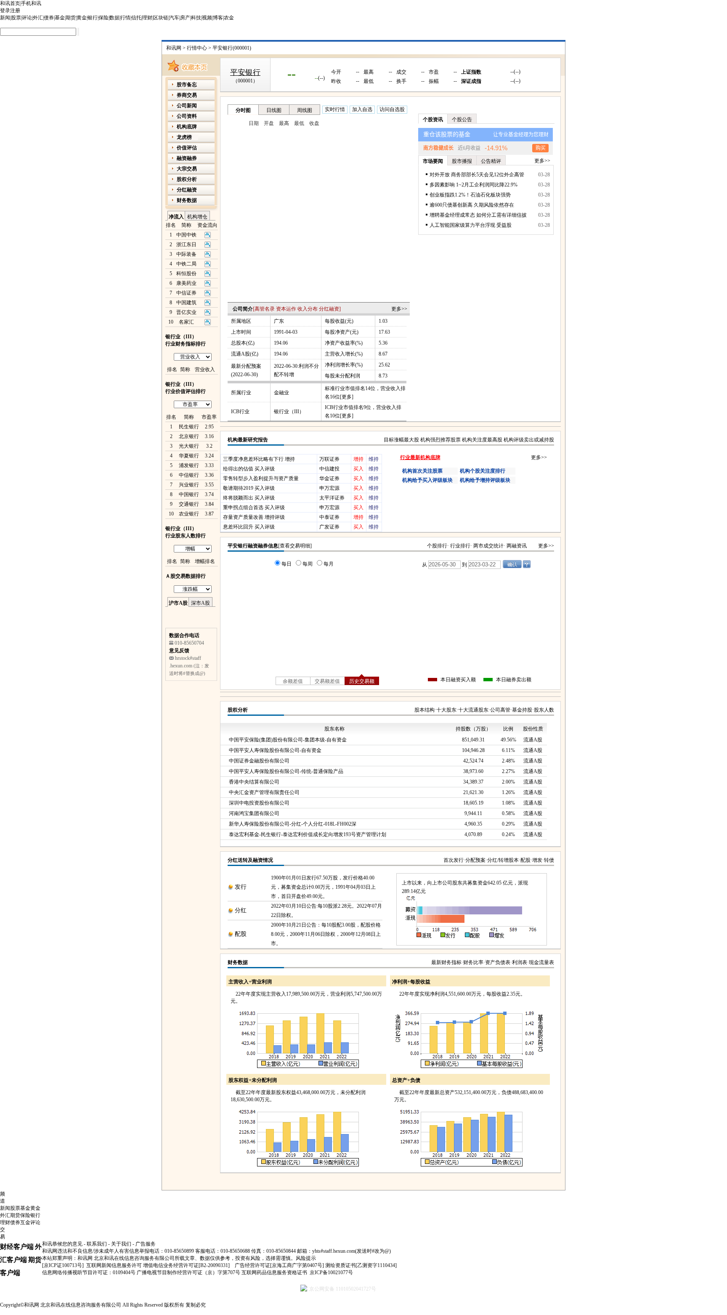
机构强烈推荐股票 (440, 440)
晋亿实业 (186, 312)
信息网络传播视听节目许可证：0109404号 (88, 1272)
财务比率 (473, 962)
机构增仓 (197, 217)
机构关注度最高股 (482, 440)
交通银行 (189, 504)
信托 (136, 18)
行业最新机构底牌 (420, 457)
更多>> (399, 309)
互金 (25, 1222)
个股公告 (462, 119)
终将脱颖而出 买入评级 (249, 498)
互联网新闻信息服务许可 (114, 1265)
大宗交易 (187, 169)
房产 (185, 18)
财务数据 (238, 962)
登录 (5, 10)
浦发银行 (189, 465)
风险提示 (306, 1258)
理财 (147, 18)
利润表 (519, 962)
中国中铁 (186, 235)
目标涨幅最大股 (401, 440)
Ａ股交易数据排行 (185, 576)
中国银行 (189, 494)
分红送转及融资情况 (250, 860)
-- (291, 73)
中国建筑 (186, 303)
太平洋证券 (332, 498)
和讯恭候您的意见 (62, 1244)
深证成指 (471, 81)
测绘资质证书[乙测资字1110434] (361, 1265)
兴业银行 (189, 485)
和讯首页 (10, 3)
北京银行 (189, 436)
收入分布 (307, 309)
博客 (218, 18)
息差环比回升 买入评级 (249, 527)
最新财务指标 (446, 962)
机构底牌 (187, 127)
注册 (15, 10)
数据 (114, 18)
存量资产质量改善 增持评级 (254, 517)
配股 (525, 860)
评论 (27, 18)
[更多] (346, 397)
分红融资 (329, 309)
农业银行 (189, 514)
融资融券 (187, 158)
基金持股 (522, 710)
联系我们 (97, 1244)
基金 (60, 18)
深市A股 (200, 603)
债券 (49, 18)
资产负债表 (497, 962)
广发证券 (329, 527)
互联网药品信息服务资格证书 (274, 1272)
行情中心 (197, 48)
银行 (93, 18)
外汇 (38, 18)
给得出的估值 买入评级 (249, 469)
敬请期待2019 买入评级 (249, 488)
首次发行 (453, 860)
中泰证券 (329, 517)
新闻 (5, 18)
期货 (71, 18)
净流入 (176, 217)
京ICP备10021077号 (331, 1272)
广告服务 (145, 1244)
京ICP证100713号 (63, 1265)
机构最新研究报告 (248, 440)
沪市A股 (178, 603)
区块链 (160, 18)
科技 (196, 18)
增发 (537, 860)
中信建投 (329, 469)
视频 (207, 18)
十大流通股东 (473, 710)
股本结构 (424, 710)
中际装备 (186, 254)
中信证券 (186, 293)
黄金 (82, 18)
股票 (16, 18)
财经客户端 (17, 1246)
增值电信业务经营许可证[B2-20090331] (186, 1265)
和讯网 (173, 48)
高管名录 (265, 309)
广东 (279, 321)
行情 (125, 18)
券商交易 (187, 95)
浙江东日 (186, 244)
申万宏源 (329, 488)
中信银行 (189, 475)
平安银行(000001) (231, 48)
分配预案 (475, 860)
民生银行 (189, 427)
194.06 (281, 343)
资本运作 (286, 309)
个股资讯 (433, 119)
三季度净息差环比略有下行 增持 (259, 459)
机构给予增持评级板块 (485, 480)
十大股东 (446, 710)
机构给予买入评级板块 (427, 480)
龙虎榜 (184, 137)
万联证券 (329, 459)
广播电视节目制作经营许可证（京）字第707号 (188, 1272)
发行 (241, 887)
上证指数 (471, 72)
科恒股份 (186, 273)
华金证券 (329, 478)
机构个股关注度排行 (482, 471)
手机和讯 (31, 3)
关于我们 (121, 1244)
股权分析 (238, 710)
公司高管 (500, 710)
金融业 (281, 393)
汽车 (174, 18)
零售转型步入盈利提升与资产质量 (261, 478)
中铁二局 (186, 264)
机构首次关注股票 (422, 471)
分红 (241, 910)
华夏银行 (189, 456)
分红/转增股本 (503, 860)
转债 (549, 860)
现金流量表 (541, 962)
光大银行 (189, 446)
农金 (229, 18)
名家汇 (186, 322)
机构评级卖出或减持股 (529, 440)
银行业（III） (289, 411)
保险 (103, 18)
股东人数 (544, 710)
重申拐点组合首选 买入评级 (254, 507)
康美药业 (186, 283)
